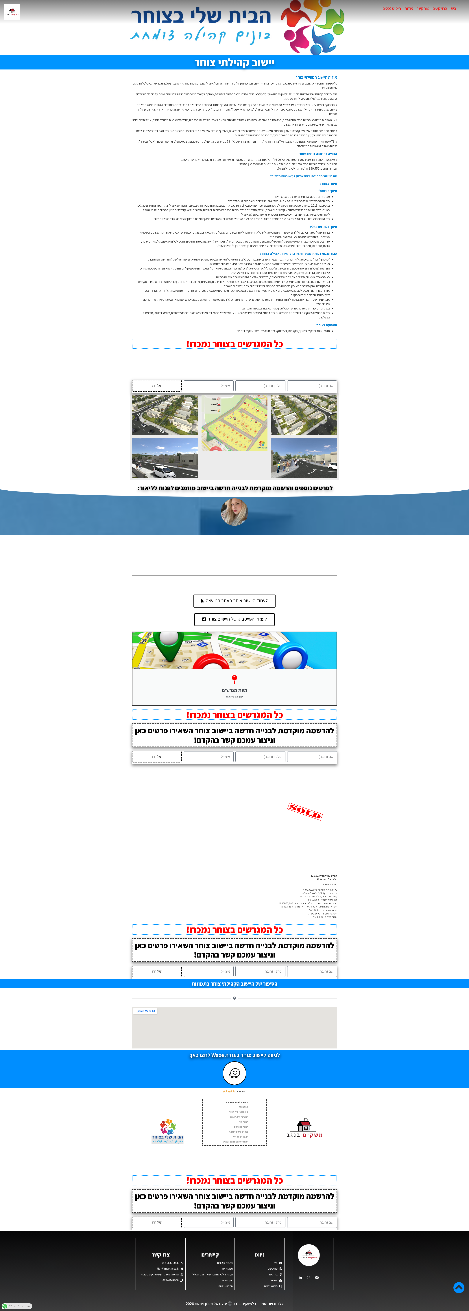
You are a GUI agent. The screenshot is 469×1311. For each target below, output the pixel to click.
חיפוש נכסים (391, 8)
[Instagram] (308, 1277)
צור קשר (423, 8)
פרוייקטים (439, 8)
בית (453, 8)
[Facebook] (317, 1277)
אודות (409, 8)
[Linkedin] (300, 1277)
